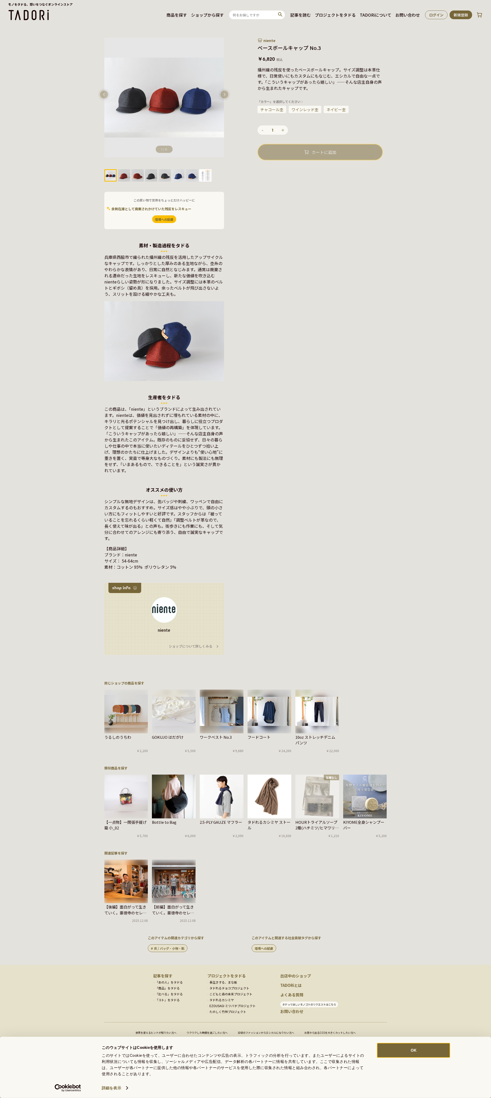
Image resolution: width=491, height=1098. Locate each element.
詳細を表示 (111, 1088)
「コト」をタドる (167, 1000)
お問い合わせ (407, 15)
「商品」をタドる (167, 988)
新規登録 (461, 14)
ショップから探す (207, 15)
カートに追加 (324, 152)
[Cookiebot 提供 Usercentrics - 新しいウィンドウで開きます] (68, 1088)
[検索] (280, 15)
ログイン (436, 14)
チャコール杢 (271, 109)
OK (414, 1050)
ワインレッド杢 (305, 109)
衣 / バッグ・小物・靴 (169, 948)
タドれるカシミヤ (221, 1000)
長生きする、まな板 (223, 982)
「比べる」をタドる (169, 994)
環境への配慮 (264, 948)
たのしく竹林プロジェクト (227, 1011)
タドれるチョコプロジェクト (229, 988)
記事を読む (300, 15)
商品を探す (176, 15)
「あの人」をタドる (169, 982)
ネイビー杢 (336, 109)
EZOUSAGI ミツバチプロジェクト (232, 1006)
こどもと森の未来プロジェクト (230, 994)
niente (269, 40)
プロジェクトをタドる (335, 15)
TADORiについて (375, 15)
